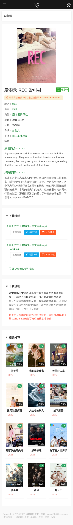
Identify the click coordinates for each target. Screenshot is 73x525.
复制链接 (17, 232)
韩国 (14, 103)
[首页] (36, 5)
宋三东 (16, 135)
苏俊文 (16, 130)
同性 (25, 114)
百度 (41, 517)
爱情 (20, 114)
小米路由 (50, 232)
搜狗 (47, 517)
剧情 (14, 114)
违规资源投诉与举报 (22, 268)
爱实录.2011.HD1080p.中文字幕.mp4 (26, 226)
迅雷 (53, 517)
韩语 (14, 109)
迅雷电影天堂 (22, 517)
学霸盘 (33, 517)
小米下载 (50, 255)
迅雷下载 (33, 232)
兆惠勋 (23, 135)
